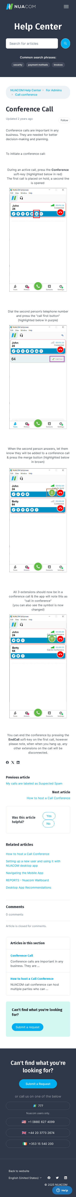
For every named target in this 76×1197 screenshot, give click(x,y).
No (48, 823)
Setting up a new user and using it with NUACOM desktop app (33, 863)
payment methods (38, 64)
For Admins (54, 90)
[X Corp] (12, 763)
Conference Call (22, 955)
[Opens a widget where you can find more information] (62, 1190)
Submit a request (27, 1027)
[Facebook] (7, 763)
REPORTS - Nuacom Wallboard (27, 880)
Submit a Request (38, 1084)
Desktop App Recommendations (28, 887)
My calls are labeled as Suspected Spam (34, 783)
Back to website (19, 1171)
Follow (64, 120)
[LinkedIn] (18, 763)
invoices (58, 64)
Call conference (26, 94)
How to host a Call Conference (48, 798)
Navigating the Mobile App (24, 873)
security (17, 64)
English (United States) (24, 1178)
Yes (48, 816)
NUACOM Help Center (25, 90)
